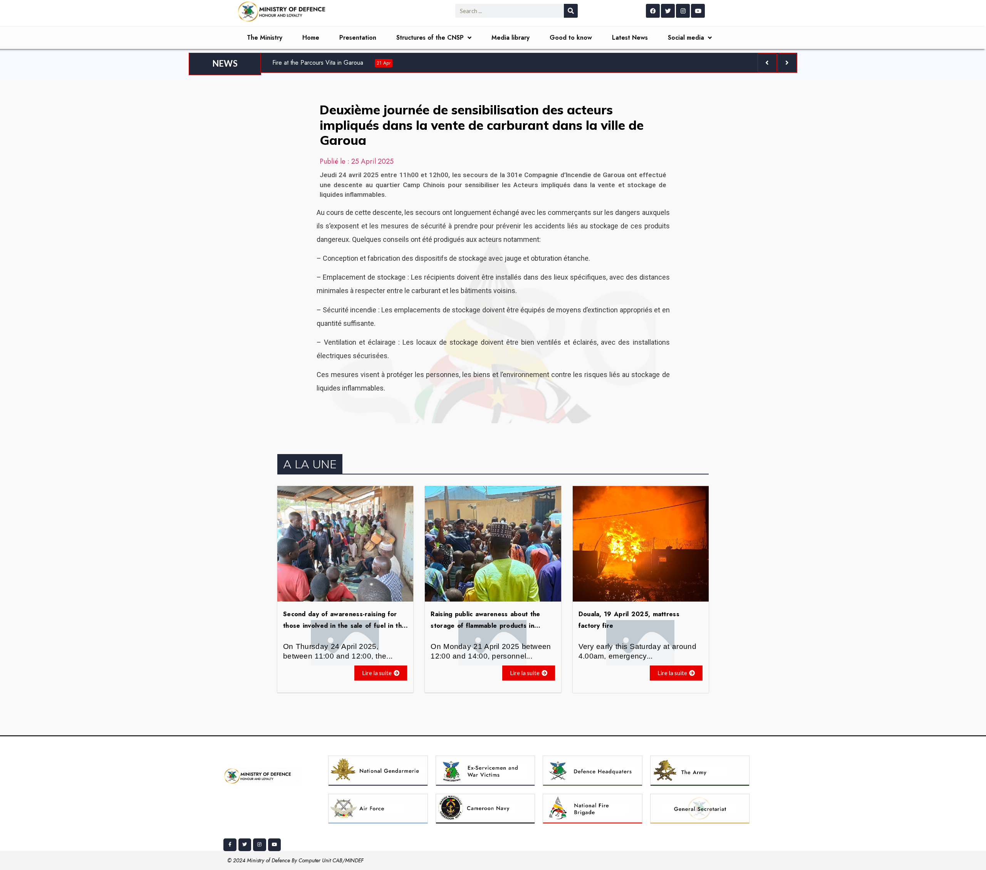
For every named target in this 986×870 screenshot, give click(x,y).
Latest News (630, 37)
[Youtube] (698, 11)
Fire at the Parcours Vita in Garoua (331, 62)
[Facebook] (653, 11)
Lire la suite (377, 672)
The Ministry (264, 37)
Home (310, 37)
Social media (686, 37)
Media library (510, 37)
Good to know (571, 37)
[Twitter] (668, 11)
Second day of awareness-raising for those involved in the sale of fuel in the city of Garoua (344, 626)
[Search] (571, 11)
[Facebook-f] (229, 845)
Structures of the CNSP (430, 37)
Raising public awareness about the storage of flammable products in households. (485, 626)
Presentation (357, 37)
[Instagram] (683, 11)
